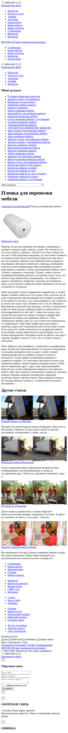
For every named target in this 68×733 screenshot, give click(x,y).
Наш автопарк (15, 569)
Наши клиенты (16, 28)
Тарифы (12, 16)
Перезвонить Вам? (11, 5)
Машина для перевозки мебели (24, 156)
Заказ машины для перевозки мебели (27, 133)
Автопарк (13, 19)
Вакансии (13, 33)
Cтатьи (13, 206)
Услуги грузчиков (17, 625)
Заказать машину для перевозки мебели (29, 142)
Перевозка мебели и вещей (22, 168)
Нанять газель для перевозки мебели (27, 162)
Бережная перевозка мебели (23, 116)
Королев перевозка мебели (22, 150)
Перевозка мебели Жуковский (17, 462)
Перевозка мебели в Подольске (24, 165)
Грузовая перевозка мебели (22, 122)
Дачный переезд (16, 628)
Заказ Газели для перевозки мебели (27, 130)
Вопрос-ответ (15, 586)
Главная (5, 206)
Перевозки (23, 206)
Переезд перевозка (18, 107)
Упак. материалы (17, 631)
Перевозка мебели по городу (23, 176)
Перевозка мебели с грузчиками (25, 179)
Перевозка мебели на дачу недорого (27, 173)
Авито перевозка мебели (21, 110)
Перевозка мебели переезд (22, 105)
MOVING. (23, 42)
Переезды (13, 11)
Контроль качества (18, 583)
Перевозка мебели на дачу (22, 170)
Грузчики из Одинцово (13, 506)
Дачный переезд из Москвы (16, 421)
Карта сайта (14, 600)
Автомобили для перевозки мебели (27, 113)
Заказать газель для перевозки (24, 99)
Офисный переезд (17, 617)
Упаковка (13, 603)
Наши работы (15, 25)
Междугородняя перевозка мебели (26, 159)
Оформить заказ (10, 241)
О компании (14, 31)
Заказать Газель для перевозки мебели (28, 139)
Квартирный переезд (19, 614)
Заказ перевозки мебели (20, 136)
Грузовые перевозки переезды (24, 96)
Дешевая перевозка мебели (22, 125)
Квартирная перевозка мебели (24, 148)
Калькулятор (14, 22)
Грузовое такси (16, 620)
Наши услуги (15, 611)
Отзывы (12, 572)
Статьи (11, 597)
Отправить (8, 688)
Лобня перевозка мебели (21, 153)
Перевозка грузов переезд (21, 102)
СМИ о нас (14, 589)
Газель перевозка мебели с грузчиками (28, 119)
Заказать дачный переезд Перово (19, 547)
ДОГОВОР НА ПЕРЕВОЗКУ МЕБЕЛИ (29, 127)
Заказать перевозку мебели (22, 145)
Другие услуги (16, 13)
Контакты (13, 36)
